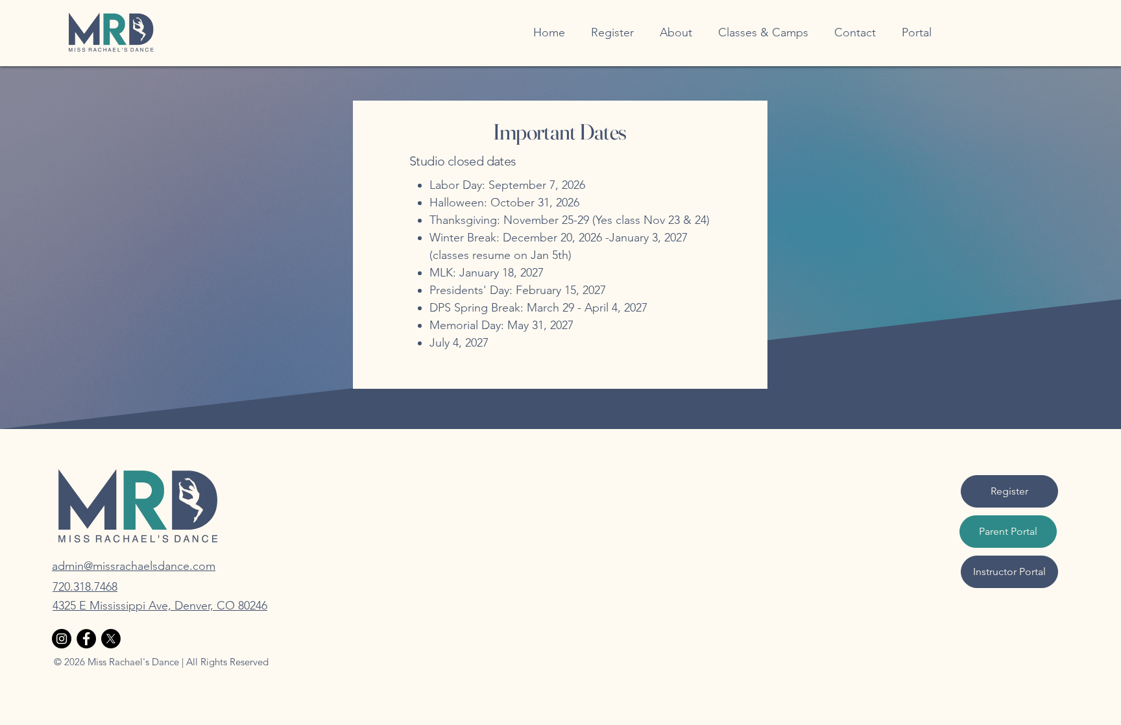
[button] (676, 32)
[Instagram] (61, 638)
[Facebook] (86, 638)
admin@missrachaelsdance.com (133, 566)
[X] (111, 638)
